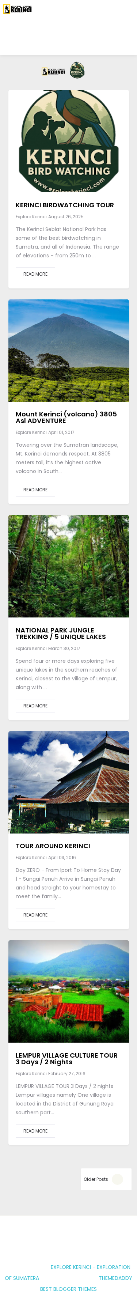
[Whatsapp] (67, 42)
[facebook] (48, 145)
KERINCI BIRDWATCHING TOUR (65, 204)
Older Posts (96, 1179)
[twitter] (65, 145)
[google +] (86, 145)
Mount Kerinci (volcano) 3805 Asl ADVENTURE (66, 417)
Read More (35, 274)
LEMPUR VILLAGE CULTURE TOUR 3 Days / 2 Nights (67, 1058)
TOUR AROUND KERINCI (53, 845)
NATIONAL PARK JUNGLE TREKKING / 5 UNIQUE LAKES (61, 633)
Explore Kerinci (31, 216)
